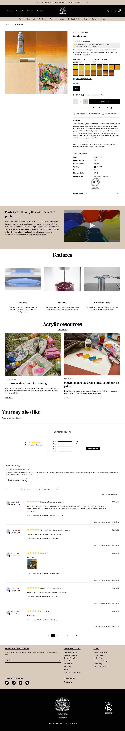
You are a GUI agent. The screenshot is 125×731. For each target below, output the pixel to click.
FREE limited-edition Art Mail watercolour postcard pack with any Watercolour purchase (63, 2)
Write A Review (93, 448)
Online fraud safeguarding (72, 672)
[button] (92, 225)
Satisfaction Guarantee (101, 666)
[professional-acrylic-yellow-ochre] (93, 73)
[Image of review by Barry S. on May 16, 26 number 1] (32, 564)
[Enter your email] (59, 660)
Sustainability (68, 666)
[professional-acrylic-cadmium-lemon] (81, 67)
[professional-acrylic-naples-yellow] (81, 73)
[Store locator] (115, 11)
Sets (85, 19)
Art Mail (40, 11)
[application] (92, 226)
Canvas (61, 19)
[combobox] (32, 489)
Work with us (68, 661)
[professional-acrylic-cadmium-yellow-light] (93, 67)
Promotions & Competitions (103, 661)
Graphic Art (31, 19)
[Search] (111, 11)
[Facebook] (7, 683)
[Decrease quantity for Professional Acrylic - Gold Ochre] (75, 101)
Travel (66, 669)
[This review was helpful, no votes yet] (113, 522)
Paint (20, 19)
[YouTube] (20, 683)
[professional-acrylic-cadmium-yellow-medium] (111, 67)
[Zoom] (32, 35)
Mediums (42, 19)
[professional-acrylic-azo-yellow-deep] (75, 73)
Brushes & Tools (73, 19)
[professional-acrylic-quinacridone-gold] (111, 73)
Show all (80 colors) (84, 79)
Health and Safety (80, 193)
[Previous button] (5, 287)
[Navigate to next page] (76, 635)
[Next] (87, 2)
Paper (52, 19)
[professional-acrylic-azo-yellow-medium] (105, 67)
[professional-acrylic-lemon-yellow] (75, 67)
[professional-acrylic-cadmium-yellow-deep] (117, 67)
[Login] (108, 11)
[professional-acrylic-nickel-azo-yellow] (99, 67)
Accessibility (68, 664)
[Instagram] (14, 683)
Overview (76, 120)
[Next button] (120, 287)
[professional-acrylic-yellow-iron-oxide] (99, 73)
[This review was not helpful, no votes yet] (116, 522)
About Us (9, 11)
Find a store (68, 682)
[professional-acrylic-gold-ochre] (105, 73)
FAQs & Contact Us (70, 652)
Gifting (93, 19)
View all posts (62, 329)
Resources (30, 11)
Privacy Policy (98, 655)
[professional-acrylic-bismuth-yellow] (87, 67)
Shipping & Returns (70, 655)
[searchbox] (13, 489)
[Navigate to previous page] (48, 635)
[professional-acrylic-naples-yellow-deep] (87, 73)
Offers (102, 19)
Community (20, 11)
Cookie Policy (98, 658)
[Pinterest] (27, 683)
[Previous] (37, 2)
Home (7, 24)
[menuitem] (9, 11)
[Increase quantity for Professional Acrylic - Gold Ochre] (85, 101)
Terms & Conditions (100, 652)
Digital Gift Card (69, 658)
